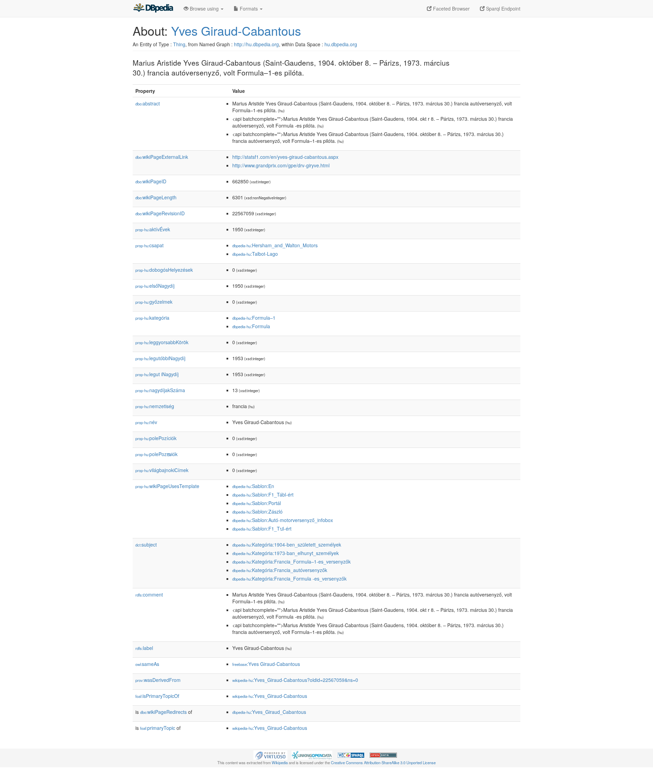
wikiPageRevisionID (160, 213)
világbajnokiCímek (161, 470)
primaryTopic (157, 727)
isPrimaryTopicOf (157, 695)
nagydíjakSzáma (160, 390)
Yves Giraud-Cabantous (236, 30)
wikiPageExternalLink (161, 156)
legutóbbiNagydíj (160, 358)
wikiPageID (150, 181)
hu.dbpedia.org (340, 44)
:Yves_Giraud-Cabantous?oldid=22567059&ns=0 (295, 679)
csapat (149, 245)
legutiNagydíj (157, 374)
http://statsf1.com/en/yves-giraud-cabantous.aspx (285, 156)
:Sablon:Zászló (257, 511)
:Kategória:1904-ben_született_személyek (286, 544)
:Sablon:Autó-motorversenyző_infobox (282, 520)
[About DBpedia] (153, 8)
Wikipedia (280, 762)
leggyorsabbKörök (161, 342)
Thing (179, 44)
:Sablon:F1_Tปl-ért (261, 528)
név (146, 422)
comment (149, 594)
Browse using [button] (204, 8)
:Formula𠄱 (251, 326)
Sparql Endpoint (502, 8)
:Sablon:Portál (256, 503)
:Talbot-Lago (255, 253)
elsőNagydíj (154, 285)
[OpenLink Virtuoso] (270, 754)
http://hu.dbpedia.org (256, 44)
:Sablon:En (253, 486)
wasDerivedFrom (158, 679)
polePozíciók (156, 438)
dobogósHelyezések (164, 269)
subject (146, 544)
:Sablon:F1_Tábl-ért (263, 494)
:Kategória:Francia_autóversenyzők (279, 570)
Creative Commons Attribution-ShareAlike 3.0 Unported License (383, 762)
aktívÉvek (152, 229)
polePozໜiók (156, 454)
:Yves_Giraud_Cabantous (269, 711)
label (144, 647)
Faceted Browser (451, 8)
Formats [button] (248, 8)
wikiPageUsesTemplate (167, 486)
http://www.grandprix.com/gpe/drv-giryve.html (281, 165)
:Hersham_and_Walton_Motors (275, 245)
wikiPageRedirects (163, 711)
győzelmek (153, 301)
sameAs (147, 663)
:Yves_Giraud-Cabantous (269, 695)
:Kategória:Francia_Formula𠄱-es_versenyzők (289, 578)
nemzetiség (154, 406)
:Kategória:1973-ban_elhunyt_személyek (285, 553)
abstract (147, 103)
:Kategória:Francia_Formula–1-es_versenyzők (291, 561)
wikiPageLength (156, 197)
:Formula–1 (253, 317)
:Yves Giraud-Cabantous (266, 663)
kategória (152, 317)
